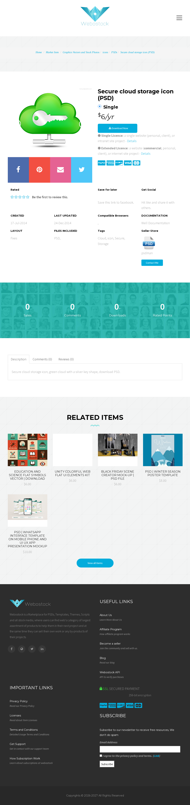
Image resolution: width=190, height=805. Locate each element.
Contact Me (152, 262)
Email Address (108, 742)
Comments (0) (42, 359)
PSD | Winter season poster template (163, 473)
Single (110, 107)
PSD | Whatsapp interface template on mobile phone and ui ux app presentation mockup (27, 539)
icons (105, 52)
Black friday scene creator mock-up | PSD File (117, 475)
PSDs (114, 52)
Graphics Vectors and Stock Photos (81, 52)
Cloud (102, 238)
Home (39, 52)
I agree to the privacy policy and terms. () (131, 756)
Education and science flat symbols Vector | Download (27, 475)
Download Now (119, 128)
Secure (119, 238)
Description (18, 359)
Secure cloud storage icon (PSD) (137, 52)
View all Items (95, 563)
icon (110, 238)
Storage (103, 244)
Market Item (52, 52)
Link (156, 756)
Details (132, 141)
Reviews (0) (66, 359)
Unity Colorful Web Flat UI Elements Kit (72, 473)
